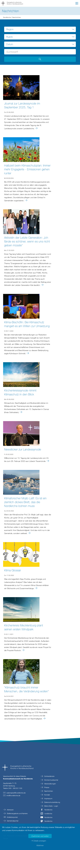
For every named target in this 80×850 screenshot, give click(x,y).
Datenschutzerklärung (52, 802)
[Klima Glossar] (21, 554)
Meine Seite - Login (51, 806)
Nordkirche (7, 17)
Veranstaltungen (50, 784)
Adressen (10, 810)
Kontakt (47, 795)
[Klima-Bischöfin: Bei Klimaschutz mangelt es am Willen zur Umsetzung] (21, 306)
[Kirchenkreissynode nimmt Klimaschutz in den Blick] (21, 374)
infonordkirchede (13, 795)
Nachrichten (48, 791)
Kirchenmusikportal (51, 780)
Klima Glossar (12, 570)
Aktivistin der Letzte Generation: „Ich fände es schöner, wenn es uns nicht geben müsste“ (27, 241)
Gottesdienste (49, 776)
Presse (46, 787)
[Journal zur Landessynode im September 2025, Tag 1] (21, 87)
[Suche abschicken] (40, 59)
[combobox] (40, 29)
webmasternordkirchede (16, 793)
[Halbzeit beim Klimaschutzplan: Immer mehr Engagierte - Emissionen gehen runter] (21, 149)
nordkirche (48, 813)
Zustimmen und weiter (40, 836)
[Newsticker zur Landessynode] (21, 433)
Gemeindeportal (12, 821)
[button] (76, 4)
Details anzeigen (39, 841)
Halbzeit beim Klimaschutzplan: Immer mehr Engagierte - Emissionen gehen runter (27, 169)
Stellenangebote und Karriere (17, 813)
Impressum (48, 798)
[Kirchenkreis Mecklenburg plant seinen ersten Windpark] (21, 609)
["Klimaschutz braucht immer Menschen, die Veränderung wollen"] (21, 671)
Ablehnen (40, 845)
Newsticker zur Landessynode (22, 449)
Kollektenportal (12, 817)
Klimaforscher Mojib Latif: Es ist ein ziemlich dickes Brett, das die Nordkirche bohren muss (25, 502)
